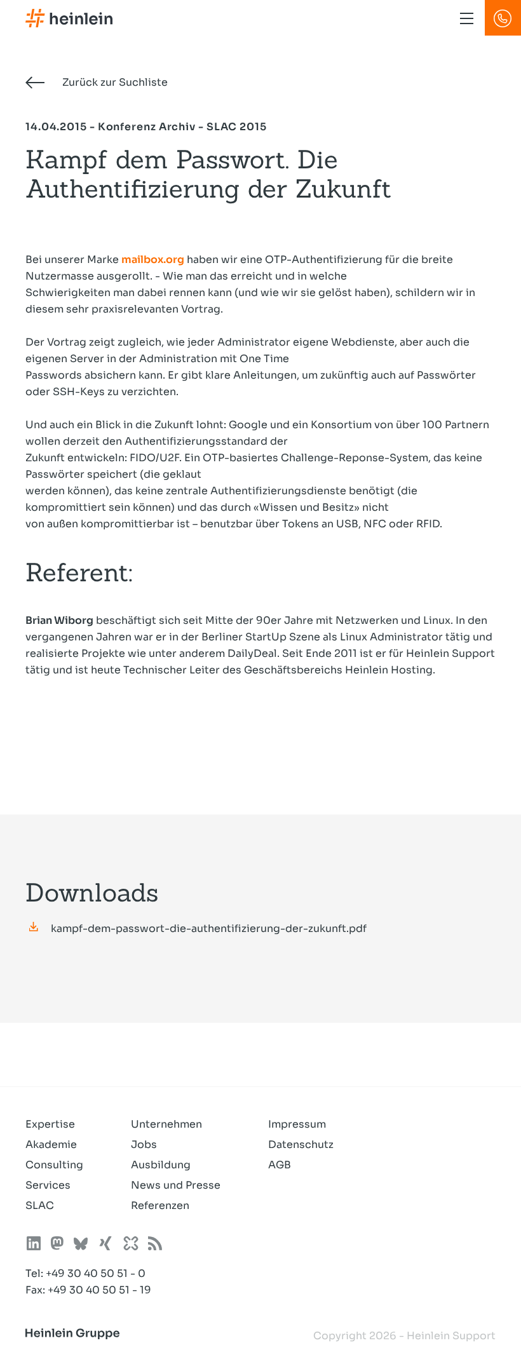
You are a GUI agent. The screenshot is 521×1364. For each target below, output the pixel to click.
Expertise (50, 1124)
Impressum (297, 1124)
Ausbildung (161, 1165)
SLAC (39, 1205)
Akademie (51, 1144)
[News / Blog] (155, 1245)
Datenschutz (301, 1144)
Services (48, 1185)
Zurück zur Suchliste (114, 82)
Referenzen (160, 1205)
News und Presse (175, 1185)
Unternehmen (166, 1124)
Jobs (144, 1144)
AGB (279, 1165)
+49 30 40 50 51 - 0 (95, 1273)
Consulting (54, 1165)
